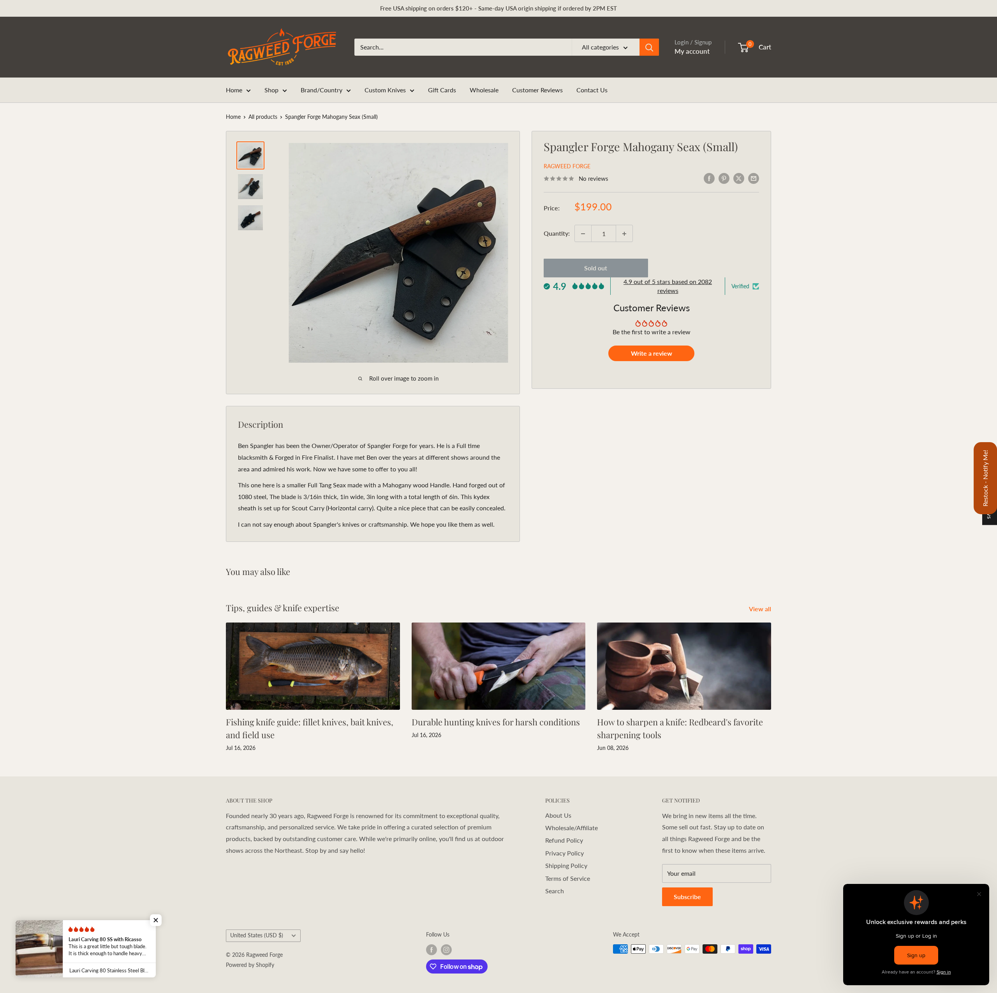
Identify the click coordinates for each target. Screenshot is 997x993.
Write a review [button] (651, 353)
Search (554, 890)
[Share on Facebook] (709, 178)
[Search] (649, 47)
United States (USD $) (256, 935)
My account (692, 51)
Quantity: (557, 233)
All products (262, 116)
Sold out (595, 268)
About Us (558, 815)
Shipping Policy (566, 865)
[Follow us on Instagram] (446, 949)
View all (761, 608)
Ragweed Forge (567, 166)
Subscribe (687, 896)
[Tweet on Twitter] (738, 178)
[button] (156, 920)
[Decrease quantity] (583, 234)
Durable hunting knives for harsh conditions (496, 722)
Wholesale (484, 89)
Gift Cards (442, 89)
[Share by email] (753, 178)
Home (234, 89)
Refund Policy (564, 840)
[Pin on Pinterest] (724, 178)
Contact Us (592, 89)
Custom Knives (385, 89)
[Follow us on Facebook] (431, 949)
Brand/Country (321, 89)
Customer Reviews (537, 89)
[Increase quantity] (624, 234)
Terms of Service (567, 878)
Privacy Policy (564, 853)
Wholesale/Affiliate (571, 827)
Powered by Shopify (250, 964)
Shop (271, 89)
